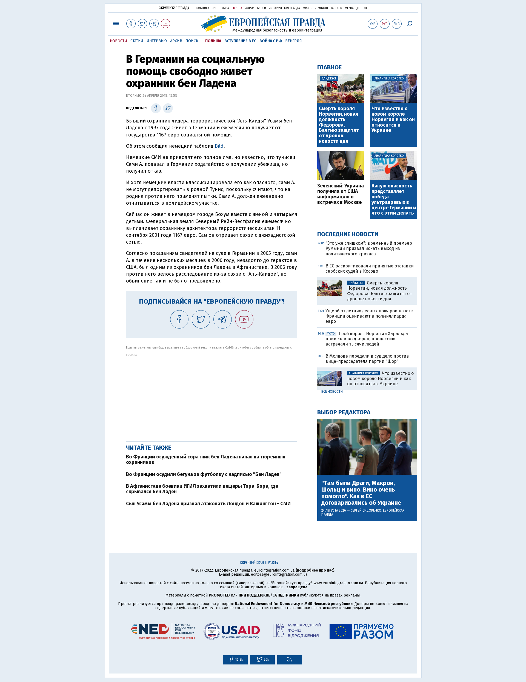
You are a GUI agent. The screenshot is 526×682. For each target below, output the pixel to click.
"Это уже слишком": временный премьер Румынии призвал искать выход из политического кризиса (368, 248)
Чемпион (321, 8)
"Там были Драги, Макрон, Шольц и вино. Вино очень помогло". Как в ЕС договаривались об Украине (361, 493)
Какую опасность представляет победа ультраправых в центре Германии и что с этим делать (393, 199)
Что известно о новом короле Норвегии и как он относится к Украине (393, 119)
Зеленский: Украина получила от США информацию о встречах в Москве (340, 194)
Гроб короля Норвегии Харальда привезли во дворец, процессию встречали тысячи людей (366, 339)
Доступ (361, 8)
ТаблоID (336, 8)
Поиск (191, 41)
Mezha (349, 8)
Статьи (136, 41)
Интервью (157, 41)
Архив (176, 41)
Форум (249, 8)
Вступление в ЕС (240, 41)
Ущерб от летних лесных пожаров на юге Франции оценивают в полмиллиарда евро (369, 316)
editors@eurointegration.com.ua (279, 574)
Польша (213, 41)
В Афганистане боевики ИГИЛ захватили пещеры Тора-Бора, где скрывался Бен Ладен (202, 489)
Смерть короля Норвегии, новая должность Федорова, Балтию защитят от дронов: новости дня (339, 125)
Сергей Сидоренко (366, 510)
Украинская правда (174, 8)
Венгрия (293, 41)
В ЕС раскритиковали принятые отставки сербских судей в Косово (369, 268)
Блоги (261, 8)
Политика (202, 8)
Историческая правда (284, 8)
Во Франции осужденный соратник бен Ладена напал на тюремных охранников (205, 459)
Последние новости (347, 234)
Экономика (220, 8)
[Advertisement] (211, 394)
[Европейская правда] (263, 23)
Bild (219, 146)
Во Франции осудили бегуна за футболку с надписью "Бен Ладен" (204, 474)
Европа (237, 8)
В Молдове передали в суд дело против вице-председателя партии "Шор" (367, 358)
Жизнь (307, 8)
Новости (118, 41)
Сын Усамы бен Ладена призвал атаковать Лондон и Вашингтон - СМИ (208, 504)
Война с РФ (270, 41)
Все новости (332, 391)
